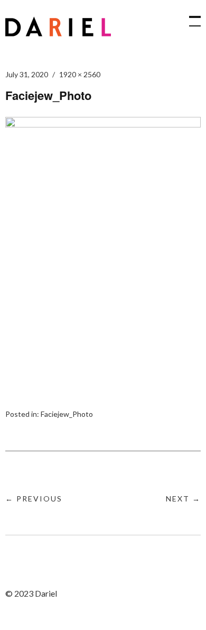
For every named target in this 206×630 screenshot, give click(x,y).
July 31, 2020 (26, 74)
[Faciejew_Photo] (103, 124)
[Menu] (190, 15)
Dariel (58, 26)
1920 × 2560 (79, 74)
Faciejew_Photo (67, 413)
